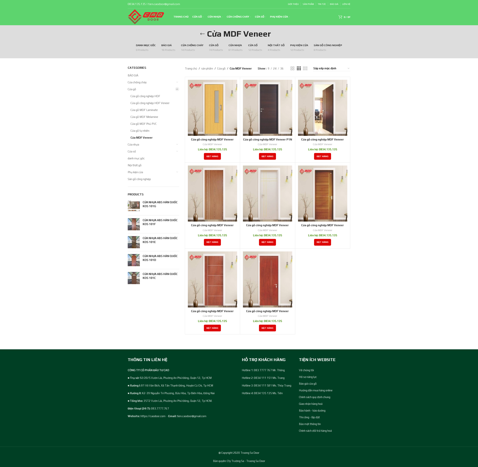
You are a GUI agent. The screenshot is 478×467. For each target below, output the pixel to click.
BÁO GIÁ (133, 75)
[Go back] (202, 34)
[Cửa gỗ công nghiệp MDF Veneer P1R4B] (322, 194)
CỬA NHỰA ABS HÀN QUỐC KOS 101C (160, 275)
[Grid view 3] (299, 68)
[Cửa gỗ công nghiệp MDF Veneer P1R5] (212, 279)
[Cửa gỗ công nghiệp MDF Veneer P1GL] (212, 108)
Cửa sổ (132, 151)
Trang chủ (191, 68)
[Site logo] (146, 16)
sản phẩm (207, 68)
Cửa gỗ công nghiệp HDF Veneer (150, 103)
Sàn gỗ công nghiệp (139, 179)
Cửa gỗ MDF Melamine (144, 116)
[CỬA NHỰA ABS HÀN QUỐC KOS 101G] (134, 206)
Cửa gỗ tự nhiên (140, 130)
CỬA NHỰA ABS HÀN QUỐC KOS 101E (160, 240)
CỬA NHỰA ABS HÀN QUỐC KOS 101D (160, 258)
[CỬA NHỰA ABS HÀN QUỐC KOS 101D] (134, 260)
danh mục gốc (136, 158)
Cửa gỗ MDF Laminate (144, 110)
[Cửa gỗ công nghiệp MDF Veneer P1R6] (267, 279)
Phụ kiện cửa (135, 172)
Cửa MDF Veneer (142, 137)
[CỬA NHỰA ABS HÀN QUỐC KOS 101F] (134, 224)
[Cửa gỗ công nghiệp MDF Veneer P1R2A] (212, 194)
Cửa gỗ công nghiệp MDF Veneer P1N (267, 139)
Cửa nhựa (133, 144)
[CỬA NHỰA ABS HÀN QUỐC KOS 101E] (134, 242)
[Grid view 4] (305, 68)
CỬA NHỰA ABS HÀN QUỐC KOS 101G (160, 204)
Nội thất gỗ (135, 165)
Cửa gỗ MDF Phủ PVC (144, 123)
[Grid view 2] (292, 68)
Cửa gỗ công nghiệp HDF (145, 96)
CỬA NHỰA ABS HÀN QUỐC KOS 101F (160, 222)
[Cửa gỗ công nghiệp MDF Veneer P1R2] (322, 108)
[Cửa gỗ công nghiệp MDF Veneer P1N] (267, 108)
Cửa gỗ (132, 89)
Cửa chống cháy (137, 82)
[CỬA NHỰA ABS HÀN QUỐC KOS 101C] (134, 278)
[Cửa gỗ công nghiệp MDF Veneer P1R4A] (267, 194)
